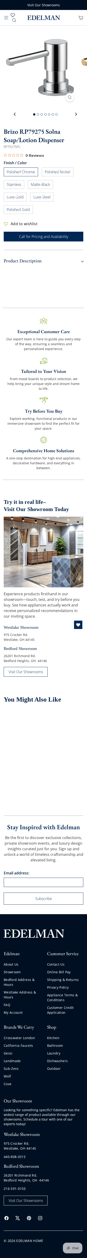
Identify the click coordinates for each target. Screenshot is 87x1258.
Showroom (12, 972)
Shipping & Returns (63, 979)
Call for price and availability (18, 773)
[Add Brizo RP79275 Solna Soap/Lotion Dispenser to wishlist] (35, 717)
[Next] (76, 114)
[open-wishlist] (78, 625)
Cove (7, 1084)
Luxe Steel (43, 197)
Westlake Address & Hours (20, 994)
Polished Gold (20, 210)
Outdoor (54, 1068)
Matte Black (42, 185)
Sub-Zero (11, 1068)
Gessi (8, 1053)
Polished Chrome (22, 172)
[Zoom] (69, 97)
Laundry (53, 1053)
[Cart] (81, 17)
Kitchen (53, 1038)
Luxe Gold (17, 197)
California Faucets (18, 1045)
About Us (11, 964)
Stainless (15, 185)
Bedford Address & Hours (19, 982)
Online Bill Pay (59, 972)
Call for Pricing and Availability (43, 236)
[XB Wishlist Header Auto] (12, 15)
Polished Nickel (59, 172)
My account (13, 1012)
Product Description (23, 260)
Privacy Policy (58, 987)
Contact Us (56, 964)
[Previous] (15, 114)
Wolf (7, 1076)
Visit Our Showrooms (43, 5)
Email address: (16, 873)
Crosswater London (19, 1038)
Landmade (12, 1061)
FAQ (7, 1005)
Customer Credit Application (60, 1010)
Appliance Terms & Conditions (62, 997)
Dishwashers (57, 1061)
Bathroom (55, 1045)
